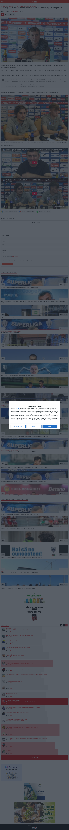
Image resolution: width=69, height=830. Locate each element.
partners (17, 408)
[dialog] (34, 415)
